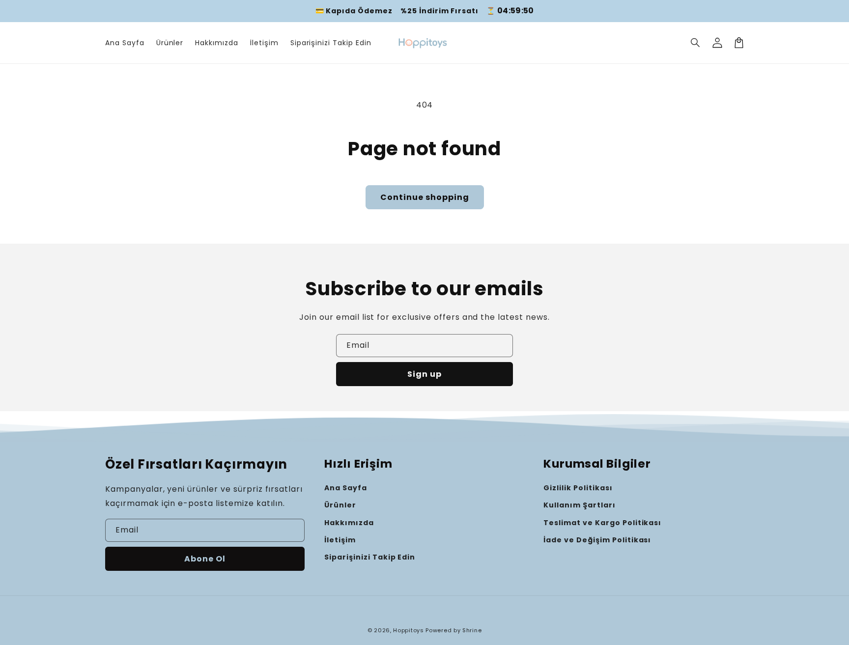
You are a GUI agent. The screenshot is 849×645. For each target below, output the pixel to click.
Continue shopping (424, 197)
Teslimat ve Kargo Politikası (602, 523)
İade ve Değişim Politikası (597, 540)
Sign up (424, 374)
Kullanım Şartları (579, 505)
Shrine (471, 630)
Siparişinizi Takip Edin (369, 557)
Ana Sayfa (345, 488)
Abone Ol (205, 558)
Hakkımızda (349, 523)
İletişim (340, 540)
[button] (696, 43)
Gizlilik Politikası (577, 488)
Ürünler (340, 505)
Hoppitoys (408, 630)
